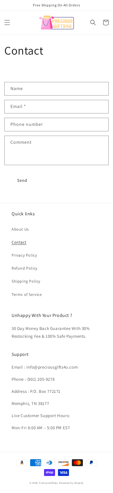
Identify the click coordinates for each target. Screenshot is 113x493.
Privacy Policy (24, 255)
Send (22, 180)
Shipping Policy (26, 281)
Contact (19, 242)
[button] (7, 22)
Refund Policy (24, 268)
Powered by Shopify (71, 482)
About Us (20, 229)
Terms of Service (27, 294)
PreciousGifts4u (48, 482)
